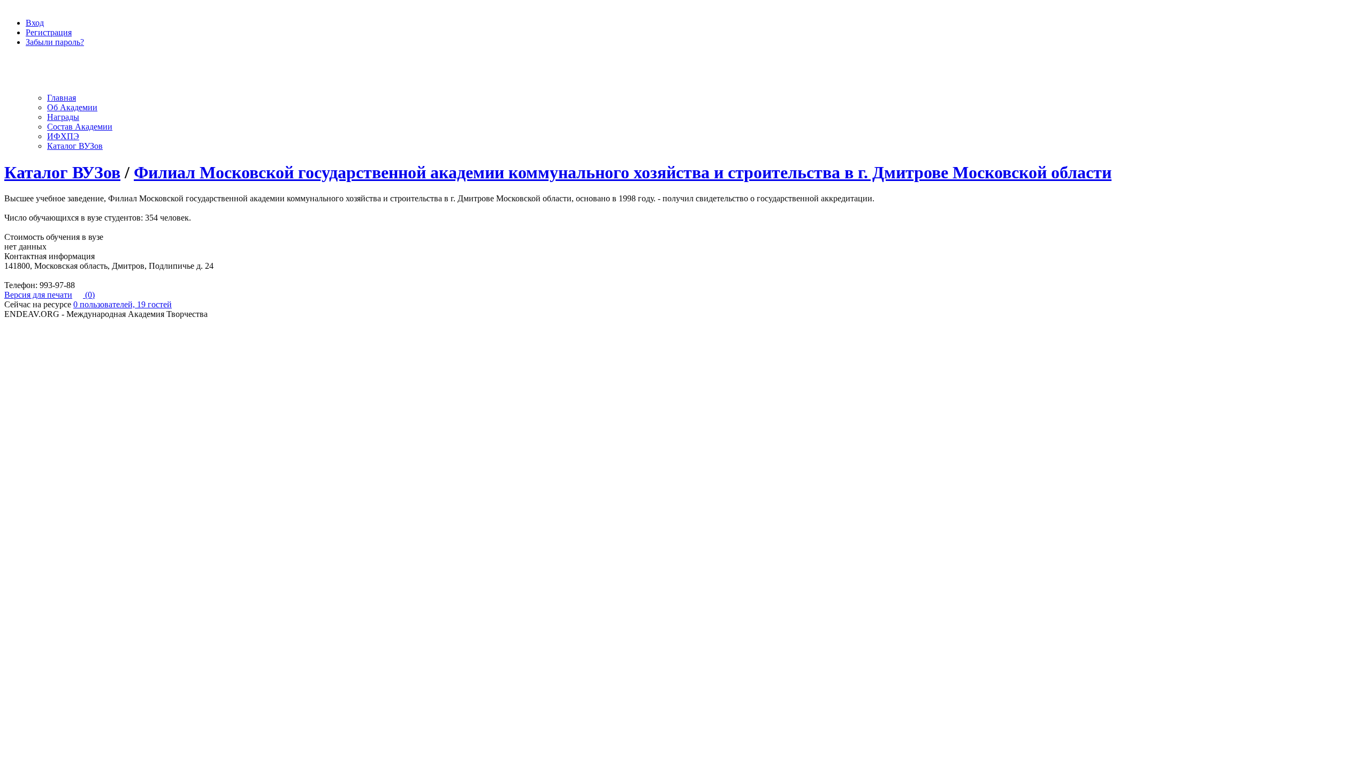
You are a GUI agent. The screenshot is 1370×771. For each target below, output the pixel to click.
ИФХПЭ (63, 136)
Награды (63, 117)
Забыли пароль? (55, 42)
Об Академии (72, 107)
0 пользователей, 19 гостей (122, 304)
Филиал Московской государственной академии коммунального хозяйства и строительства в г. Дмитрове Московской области (623, 172)
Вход (35, 22)
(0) (89, 294)
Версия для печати (38, 294)
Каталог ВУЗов (75, 145)
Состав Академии (79, 126)
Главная (61, 97)
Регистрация (49, 32)
